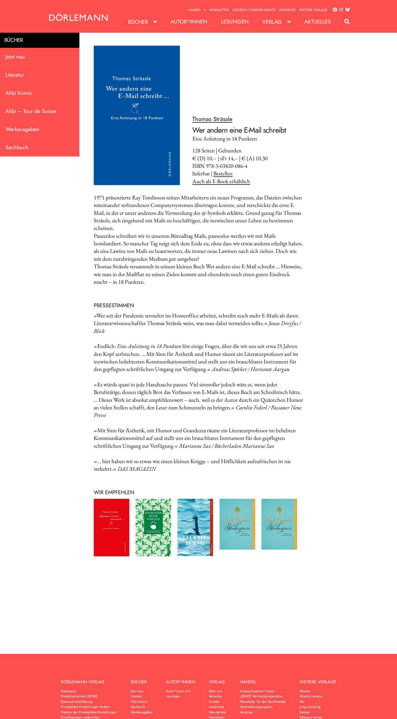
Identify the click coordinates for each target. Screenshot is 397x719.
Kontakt (214, 701)
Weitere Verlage (313, 10)
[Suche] (344, 21)
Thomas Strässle (212, 119)
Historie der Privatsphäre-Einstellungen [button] (89, 712)
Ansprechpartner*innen (257, 691)
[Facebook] (334, 10)
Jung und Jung (310, 706)
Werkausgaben (22, 129)
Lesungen (235, 22)
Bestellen (223, 173)
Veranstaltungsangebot (256, 706)
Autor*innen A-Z (178, 691)
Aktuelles (317, 22)
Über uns (215, 691)
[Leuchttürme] (195, 527)
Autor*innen (188, 22)
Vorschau (246, 712)
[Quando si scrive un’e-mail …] (111, 527)
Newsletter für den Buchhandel (263, 701)
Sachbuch (16, 147)
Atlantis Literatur (311, 696)
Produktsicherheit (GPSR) (79, 696)
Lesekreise (287, 10)
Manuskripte (217, 712)
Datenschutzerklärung (76, 701)
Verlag (272, 22)
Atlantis (305, 691)
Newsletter (219, 10)
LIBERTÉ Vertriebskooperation (261, 696)
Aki (302, 701)
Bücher (138, 22)
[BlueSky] (346, 10)
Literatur (14, 75)
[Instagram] (340, 10)
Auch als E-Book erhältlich (221, 181)
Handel (194, 10)
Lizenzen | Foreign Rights (253, 10)
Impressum (68, 691)
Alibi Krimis (18, 93)
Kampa (304, 712)
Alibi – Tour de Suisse (30, 111)
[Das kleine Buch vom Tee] (153, 527)
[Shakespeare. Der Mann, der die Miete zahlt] (237, 524)
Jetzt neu (15, 57)
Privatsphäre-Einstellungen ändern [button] (85, 706)
